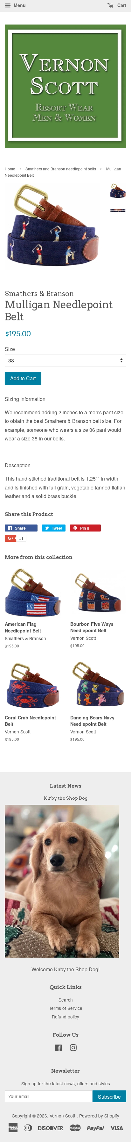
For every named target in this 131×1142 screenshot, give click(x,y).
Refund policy (65, 1016)
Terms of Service (65, 1008)
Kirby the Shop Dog (65, 798)
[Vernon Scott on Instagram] (73, 1049)
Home (10, 168)
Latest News (65, 786)
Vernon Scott (63, 1115)
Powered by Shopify (99, 1115)
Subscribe (109, 1096)
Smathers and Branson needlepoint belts (60, 168)
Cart (121, 5)
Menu (19, 5)
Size (10, 349)
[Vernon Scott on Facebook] (58, 1049)
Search (66, 999)
